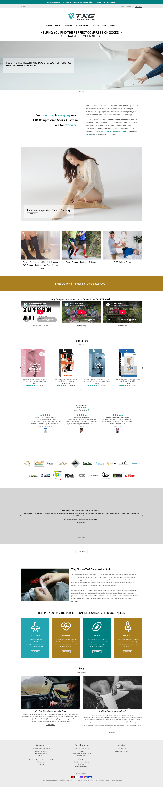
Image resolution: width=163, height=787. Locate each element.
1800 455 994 (122, 748)
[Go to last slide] (20, 368)
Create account (129, 6)
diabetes (88, 134)
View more (81, 551)
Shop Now (81, 345)
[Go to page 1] (80, 389)
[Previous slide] (20, 516)
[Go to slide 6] (84, 537)
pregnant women (119, 131)
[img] (81, 408)
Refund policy (78, 780)
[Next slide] (142, 368)
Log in (122, 6)
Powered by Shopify (68, 780)
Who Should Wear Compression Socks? (112, 711)
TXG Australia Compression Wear (53, 780)
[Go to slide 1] (79, 91)
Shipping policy (106, 780)
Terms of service (96, 780)
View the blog (81, 672)
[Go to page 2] (82, 389)
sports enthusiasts (104, 131)
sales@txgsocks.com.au (122, 751)
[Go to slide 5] (83, 537)
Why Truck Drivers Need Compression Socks (50, 711)
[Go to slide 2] (80, 91)
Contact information (117, 780)
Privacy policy (87, 780)
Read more (51, 724)
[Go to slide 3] (82, 91)
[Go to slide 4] (83, 91)
